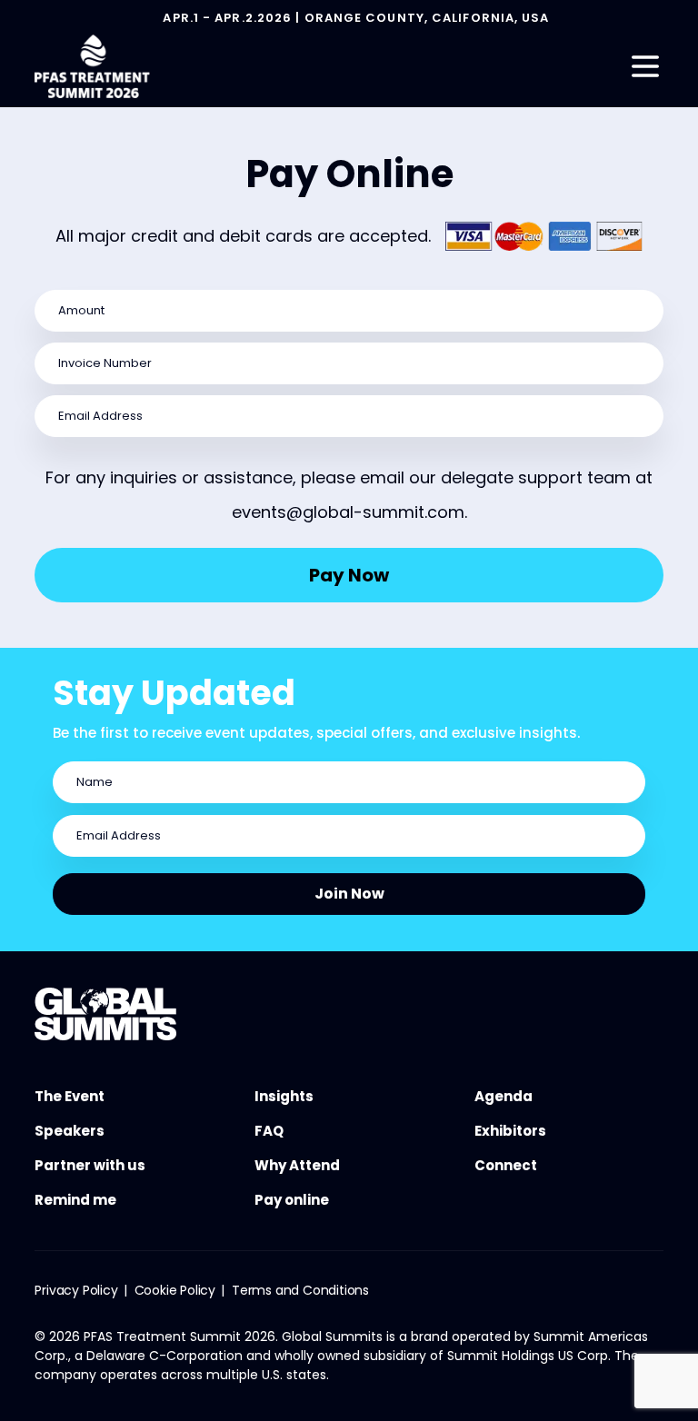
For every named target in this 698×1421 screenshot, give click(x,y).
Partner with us (90, 1165)
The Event (70, 1096)
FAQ (269, 1130)
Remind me (75, 1199)
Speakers (70, 1130)
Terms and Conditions (300, 1290)
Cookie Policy (175, 1290)
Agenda (503, 1096)
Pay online (291, 1199)
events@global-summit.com (348, 512)
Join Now (349, 893)
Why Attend (297, 1165)
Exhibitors (510, 1130)
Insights (284, 1096)
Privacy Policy (76, 1290)
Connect (505, 1165)
